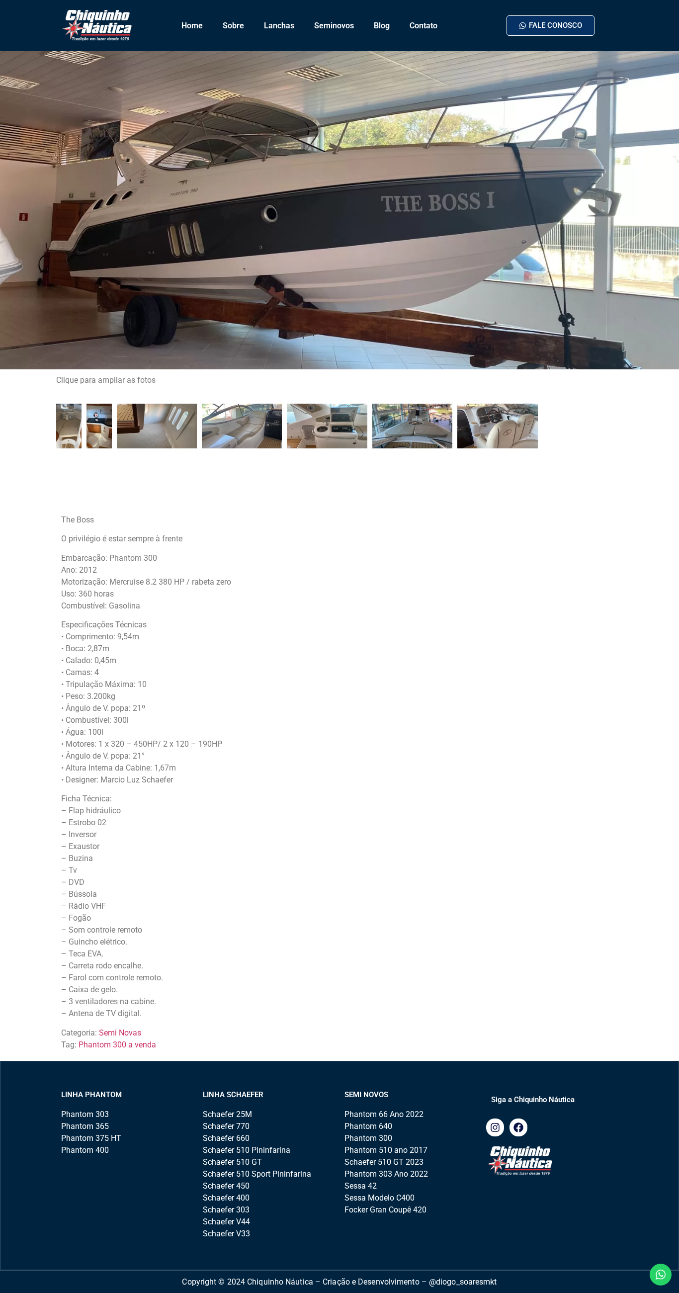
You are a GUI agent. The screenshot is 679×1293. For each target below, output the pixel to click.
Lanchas (279, 25)
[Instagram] (495, 1127)
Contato (423, 25)
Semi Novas (120, 1032)
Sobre (233, 25)
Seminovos (334, 25)
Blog (382, 25)
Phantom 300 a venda (117, 1044)
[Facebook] (518, 1127)
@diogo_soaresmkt (463, 1282)
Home (192, 25)
